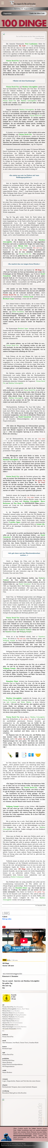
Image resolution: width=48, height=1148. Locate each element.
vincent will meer (8, 965)
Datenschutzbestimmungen (22, 1135)
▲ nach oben (5, 1144)
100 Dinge (5, 963)
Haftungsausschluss (29, 1145)
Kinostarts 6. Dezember (10, 976)
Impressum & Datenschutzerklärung (12, 1145)
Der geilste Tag (7, 983)
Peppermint (7, 13)
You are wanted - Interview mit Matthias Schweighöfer (20, 981)
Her (3, 988)
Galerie (4, 916)
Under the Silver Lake (37, 13)
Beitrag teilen (6, 919)
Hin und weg (6, 985)
